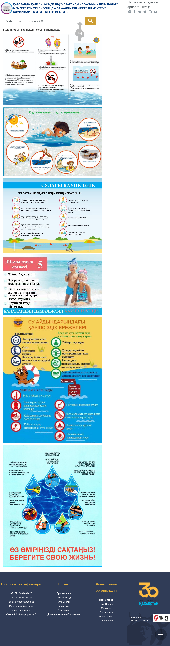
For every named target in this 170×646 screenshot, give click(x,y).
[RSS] (7, 20)
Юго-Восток (63, 601)
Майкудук (64, 605)
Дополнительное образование (63, 614)
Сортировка (63, 610)
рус (31, 20)
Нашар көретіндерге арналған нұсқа (143, 4)
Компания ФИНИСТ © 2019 (139, 618)
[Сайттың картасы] (11, 20)
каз (36, 20)
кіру (21, 20)
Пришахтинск (64, 593)
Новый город (64, 597)
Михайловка (106, 620)
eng (41, 20)
